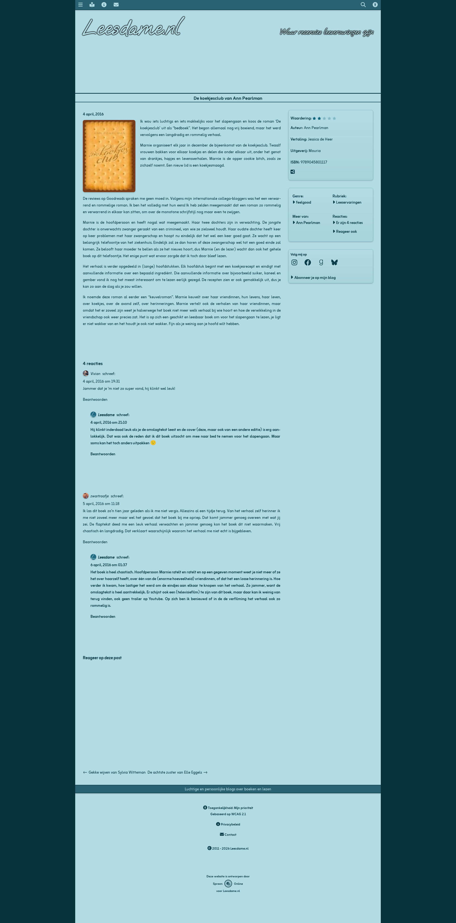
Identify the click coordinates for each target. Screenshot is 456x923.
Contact (230, 834)
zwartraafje (99, 495)
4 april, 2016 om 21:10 (108, 422)
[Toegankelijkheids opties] (375, 4)
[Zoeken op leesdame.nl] (363, 4)
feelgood (303, 202)
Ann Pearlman (308, 222)
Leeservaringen (348, 202)
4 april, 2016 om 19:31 (101, 381)
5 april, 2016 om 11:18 (101, 503)
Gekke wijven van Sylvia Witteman (114, 772)
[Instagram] (294, 262)
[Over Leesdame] (104, 4)
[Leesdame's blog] (92, 4)
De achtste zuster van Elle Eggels (178, 772)
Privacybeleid (230, 824)
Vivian (95, 373)
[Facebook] (308, 262)
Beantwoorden (95, 399)
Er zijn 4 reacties (349, 222)
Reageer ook (346, 231)
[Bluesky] (334, 262)
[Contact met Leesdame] (116, 4)
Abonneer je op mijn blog (315, 277)
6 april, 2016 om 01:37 (108, 564)
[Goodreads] (321, 262)
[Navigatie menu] (80, 4)
